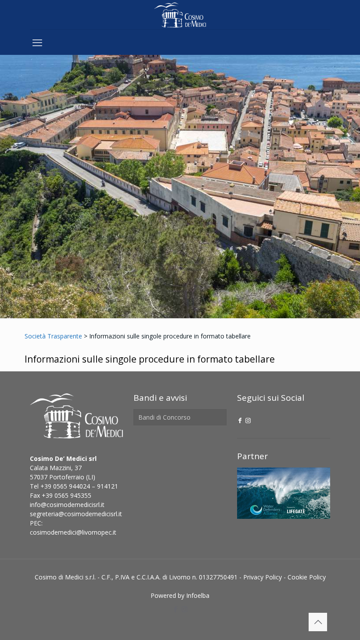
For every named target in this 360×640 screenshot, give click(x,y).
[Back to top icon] (318, 622)
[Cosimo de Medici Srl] (180, 14)
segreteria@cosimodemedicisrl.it (76, 514)
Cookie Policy (307, 577)
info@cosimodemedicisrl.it (67, 504)
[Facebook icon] (240, 420)
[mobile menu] (37, 42)
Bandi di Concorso (164, 417)
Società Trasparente (53, 336)
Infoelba (197, 595)
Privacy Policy (262, 577)
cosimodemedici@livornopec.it (73, 532)
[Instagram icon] (248, 420)
